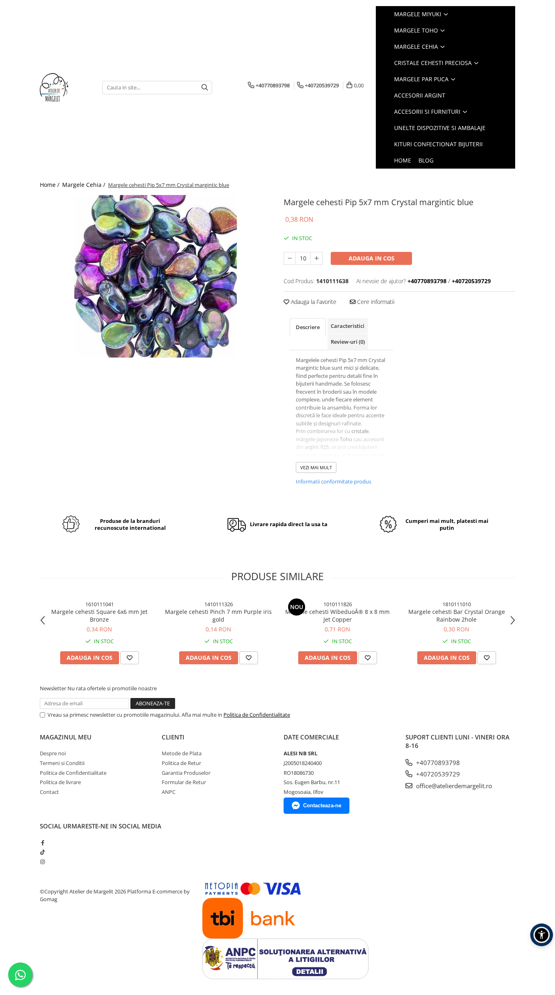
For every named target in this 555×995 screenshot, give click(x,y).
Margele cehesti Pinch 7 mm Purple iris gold (218, 615)
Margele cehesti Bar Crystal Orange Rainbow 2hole (456, 615)
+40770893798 (437, 763)
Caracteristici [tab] (347, 325)
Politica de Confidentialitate (256, 714)
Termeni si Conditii (62, 763)
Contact (49, 792)
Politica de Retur (181, 763)
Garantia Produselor (186, 772)
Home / (50, 185)
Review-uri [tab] (348, 341)
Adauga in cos (372, 258)
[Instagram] (42, 861)
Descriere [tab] (308, 327)
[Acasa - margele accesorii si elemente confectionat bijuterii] (65, 87)
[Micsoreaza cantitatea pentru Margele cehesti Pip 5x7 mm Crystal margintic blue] (290, 258)
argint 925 (317, 447)
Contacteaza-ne (322, 805)
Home (402, 160)
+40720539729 (437, 774)
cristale (360, 431)
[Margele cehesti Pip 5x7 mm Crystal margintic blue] (155, 276)
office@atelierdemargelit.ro (453, 786)
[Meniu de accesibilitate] (541, 934)
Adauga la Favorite (312, 302)
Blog (426, 160)
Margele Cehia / (84, 185)
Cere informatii (375, 302)
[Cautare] (204, 87)
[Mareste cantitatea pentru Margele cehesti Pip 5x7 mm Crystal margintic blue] (316, 258)
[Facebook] (42, 842)
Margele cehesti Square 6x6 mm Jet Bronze (99, 615)
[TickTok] (42, 852)
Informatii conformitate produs (333, 481)
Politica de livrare (60, 782)
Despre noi (53, 753)
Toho (346, 439)
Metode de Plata (182, 753)
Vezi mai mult (316, 467)
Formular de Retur (184, 782)
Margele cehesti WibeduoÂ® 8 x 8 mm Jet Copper (337, 615)
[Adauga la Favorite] (129, 657)
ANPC (169, 792)
